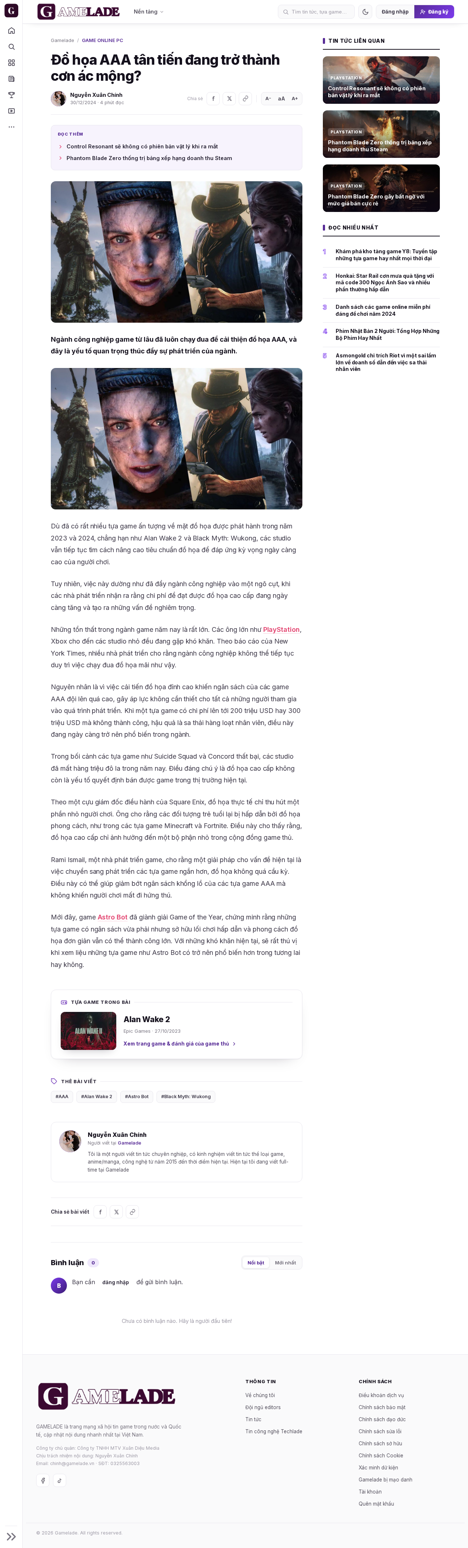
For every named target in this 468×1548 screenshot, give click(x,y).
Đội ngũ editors (263, 1407)
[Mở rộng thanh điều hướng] (11, 1536)
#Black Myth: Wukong (186, 1096)
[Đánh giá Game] (11, 62)
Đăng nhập (395, 12)
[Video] (11, 110)
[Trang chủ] (11, 30)
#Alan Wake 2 (96, 1096)
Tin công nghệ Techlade (273, 1431)
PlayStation (281, 629)
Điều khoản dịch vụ (381, 1395)
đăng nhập (115, 1282)
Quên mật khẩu (376, 1504)
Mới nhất (285, 1263)
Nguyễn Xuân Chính (96, 95)
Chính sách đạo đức (382, 1419)
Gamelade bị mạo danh (385, 1480)
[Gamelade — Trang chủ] (11, 11)
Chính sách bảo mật (382, 1407)
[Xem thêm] (11, 126)
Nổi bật (256, 1263)
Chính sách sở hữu (380, 1443)
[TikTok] (59, 1480)
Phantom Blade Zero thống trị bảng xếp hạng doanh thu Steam (149, 158)
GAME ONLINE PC (102, 40)
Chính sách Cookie (381, 1455)
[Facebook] (213, 98)
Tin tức (253, 1419)
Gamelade (62, 40)
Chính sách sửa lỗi (380, 1431)
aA (281, 98)
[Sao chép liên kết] (245, 98)
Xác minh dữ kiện (378, 1468)
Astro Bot (113, 917)
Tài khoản (370, 1492)
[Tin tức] (11, 78)
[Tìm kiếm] (11, 46)
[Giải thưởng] (11, 94)
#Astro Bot (136, 1096)
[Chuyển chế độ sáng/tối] (365, 12)
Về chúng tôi (260, 1395)
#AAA (62, 1096)
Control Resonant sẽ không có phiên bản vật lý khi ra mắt (142, 146)
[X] (229, 98)
